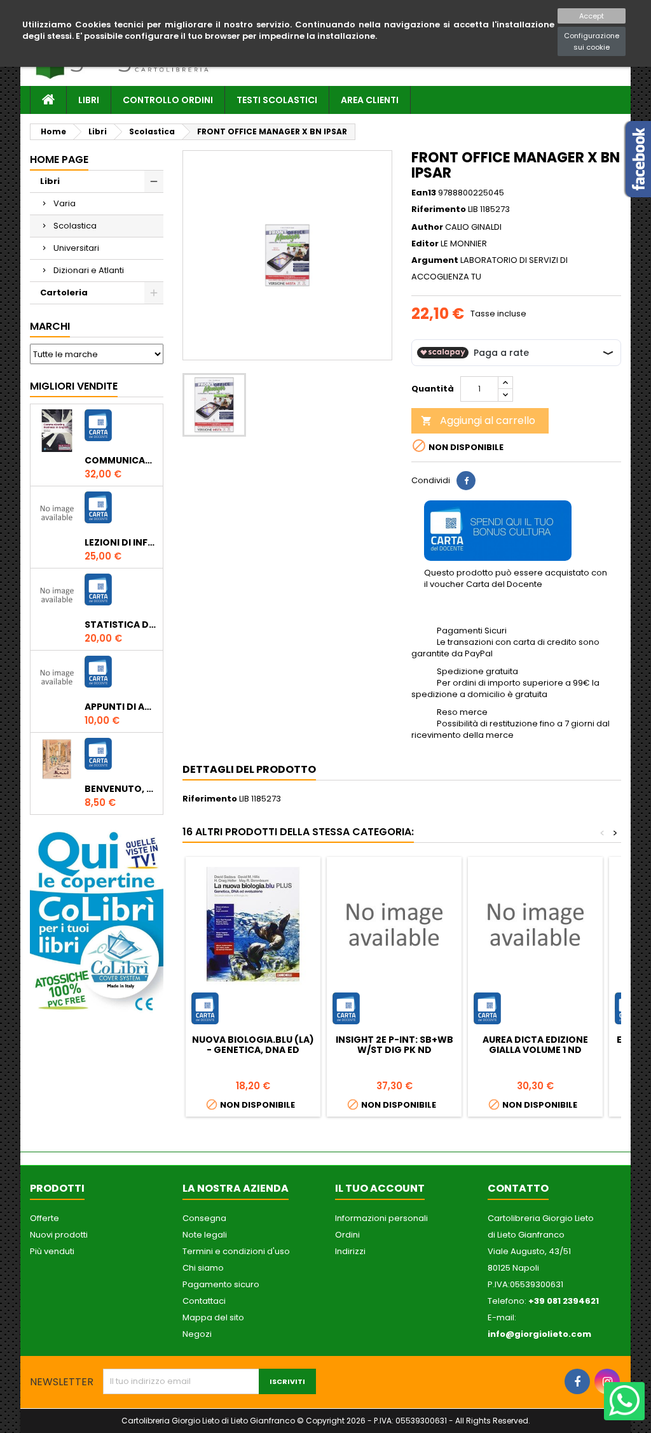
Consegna (204, 1218)
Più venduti (52, 1251)
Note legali (204, 1235)
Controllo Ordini (168, 100)
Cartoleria (64, 292)
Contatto (518, 1188)
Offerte (44, 1218)
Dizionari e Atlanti (88, 270)
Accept (591, 16)
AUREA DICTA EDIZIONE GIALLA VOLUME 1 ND (535, 1044)
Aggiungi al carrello (478, 420)
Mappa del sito (213, 1317)
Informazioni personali (381, 1218)
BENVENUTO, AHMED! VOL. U (121, 789)
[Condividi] (466, 480)
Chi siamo (203, 1268)
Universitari (76, 248)
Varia (64, 203)
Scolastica (75, 226)
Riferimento (438, 209)
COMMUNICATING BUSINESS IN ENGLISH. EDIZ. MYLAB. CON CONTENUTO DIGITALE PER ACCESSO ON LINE (121, 460)
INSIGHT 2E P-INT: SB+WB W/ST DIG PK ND (394, 1044)
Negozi (197, 1334)
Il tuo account (380, 1188)
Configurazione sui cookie (591, 41)
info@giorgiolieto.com (539, 1334)
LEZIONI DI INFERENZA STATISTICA (121, 542)
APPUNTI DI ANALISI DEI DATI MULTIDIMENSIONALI (121, 707)
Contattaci (204, 1301)
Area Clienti (370, 100)
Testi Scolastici (276, 100)
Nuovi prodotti (59, 1235)
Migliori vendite (74, 386)
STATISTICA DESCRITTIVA (121, 624)
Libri (88, 100)
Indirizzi (350, 1251)
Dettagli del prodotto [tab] (249, 769)
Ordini (347, 1235)
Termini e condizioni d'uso (236, 1251)
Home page (59, 159)
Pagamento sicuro (220, 1284)
